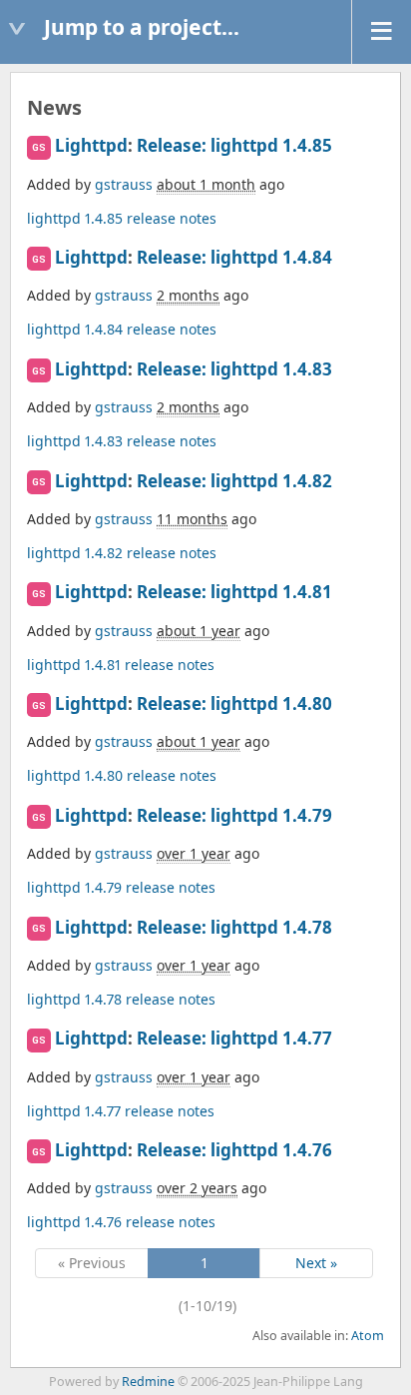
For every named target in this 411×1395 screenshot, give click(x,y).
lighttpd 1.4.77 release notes (120, 1110)
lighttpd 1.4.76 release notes (121, 1221)
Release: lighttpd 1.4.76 (234, 1149)
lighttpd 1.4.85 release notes (121, 218)
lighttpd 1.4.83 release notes (121, 440)
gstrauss (124, 184)
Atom (367, 1335)
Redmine (148, 1381)
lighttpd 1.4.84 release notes (121, 329)
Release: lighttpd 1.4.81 (234, 591)
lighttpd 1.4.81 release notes (120, 664)
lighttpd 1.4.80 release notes (121, 775)
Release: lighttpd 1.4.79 (234, 815)
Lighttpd (91, 145)
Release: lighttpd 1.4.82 (234, 480)
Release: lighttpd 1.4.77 (234, 1038)
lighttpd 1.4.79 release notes (121, 887)
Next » (316, 1262)
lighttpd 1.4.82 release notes (121, 552)
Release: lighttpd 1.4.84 (234, 257)
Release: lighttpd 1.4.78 (234, 927)
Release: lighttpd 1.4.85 (234, 145)
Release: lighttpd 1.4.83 (234, 368)
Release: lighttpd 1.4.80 (234, 703)
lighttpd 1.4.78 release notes (121, 999)
